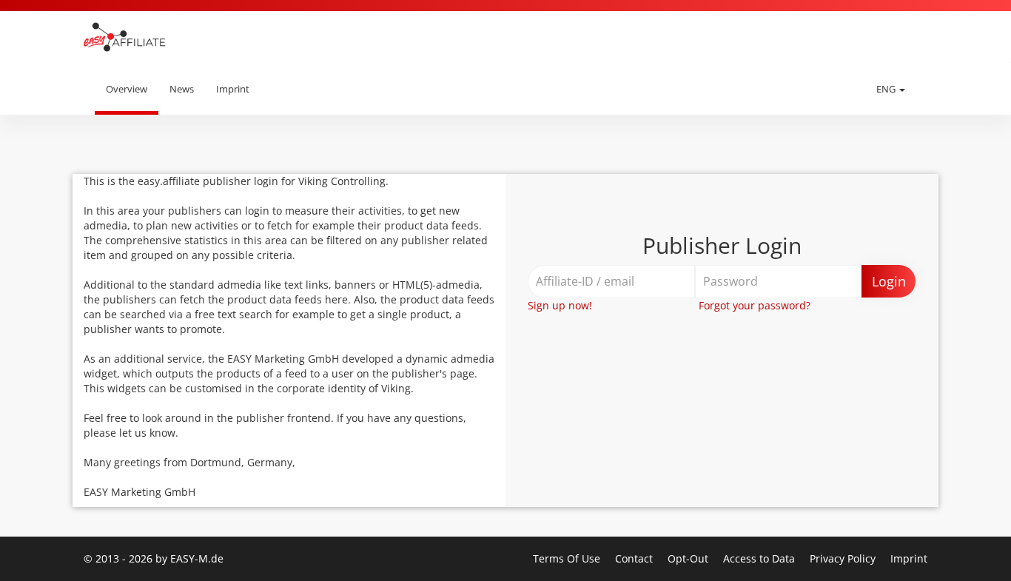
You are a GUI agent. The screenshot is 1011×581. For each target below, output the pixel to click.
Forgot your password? (754, 305)
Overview (126, 88)
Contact (635, 558)
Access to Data (760, 558)
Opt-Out (689, 558)
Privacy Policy (844, 558)
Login (889, 281)
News (181, 88)
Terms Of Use (568, 558)
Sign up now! (560, 305)
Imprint (232, 88)
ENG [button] (887, 88)
